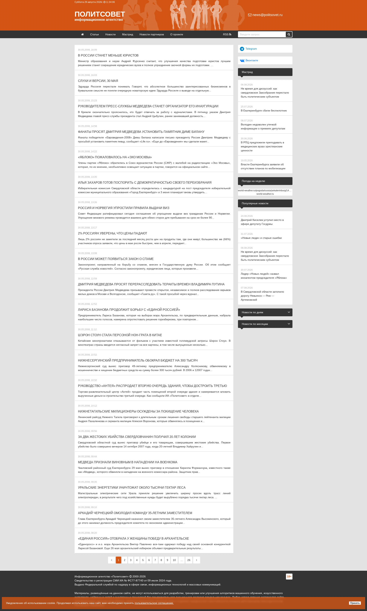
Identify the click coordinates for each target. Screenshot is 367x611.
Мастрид (127, 34)
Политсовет (100, 14)
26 (188, 560)
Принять (355, 603)
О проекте (176, 34)
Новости (110, 34)
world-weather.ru (265, 194)
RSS (226, 34)
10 (174, 560)
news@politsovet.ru (267, 15)
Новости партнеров (152, 34)
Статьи (94, 34)
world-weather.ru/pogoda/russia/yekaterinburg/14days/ (266, 190)
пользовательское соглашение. (154, 603)
